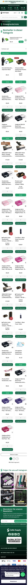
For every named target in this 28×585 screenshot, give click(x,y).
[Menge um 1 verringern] (3, 106)
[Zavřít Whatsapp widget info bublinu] (5, 572)
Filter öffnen (5, 53)
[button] (23, 574)
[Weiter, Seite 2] (14, 458)
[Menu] (26, 12)
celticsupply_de (12, 534)
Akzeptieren (13, 581)
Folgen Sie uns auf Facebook (9, 534)
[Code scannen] (22, 17)
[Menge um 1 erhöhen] (11, 106)
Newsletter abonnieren (20, 521)
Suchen (25, 17)
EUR (15, 13)
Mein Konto (19, 12)
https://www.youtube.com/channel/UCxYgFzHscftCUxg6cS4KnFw (18, 534)
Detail (21, 42)
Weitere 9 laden (14, 454)
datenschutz (23, 524)
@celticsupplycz (15, 534)
